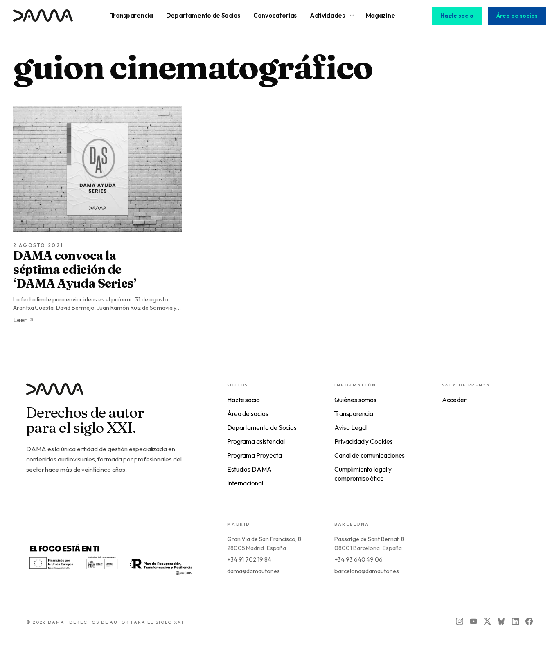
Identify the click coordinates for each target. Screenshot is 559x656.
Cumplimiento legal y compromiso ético (362, 473)
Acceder (454, 399)
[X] (487, 621)
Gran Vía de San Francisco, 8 (264, 539)
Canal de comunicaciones (369, 455)
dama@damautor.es (253, 571)
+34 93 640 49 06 (358, 559)
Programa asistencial (256, 441)
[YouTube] (473, 621)
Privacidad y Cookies (363, 441)
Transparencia (353, 413)
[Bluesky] (501, 621)
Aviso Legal (350, 427)
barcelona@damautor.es (366, 571)
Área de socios (517, 15)
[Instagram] (459, 621)
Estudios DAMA (249, 469)
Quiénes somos (355, 399)
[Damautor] (110, 394)
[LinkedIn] (515, 621)
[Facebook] (529, 621)
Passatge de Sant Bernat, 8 (369, 539)
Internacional (245, 483)
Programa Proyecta (254, 455)
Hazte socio (456, 15)
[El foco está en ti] (110, 559)
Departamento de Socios (262, 427)
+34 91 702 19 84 (249, 559)
